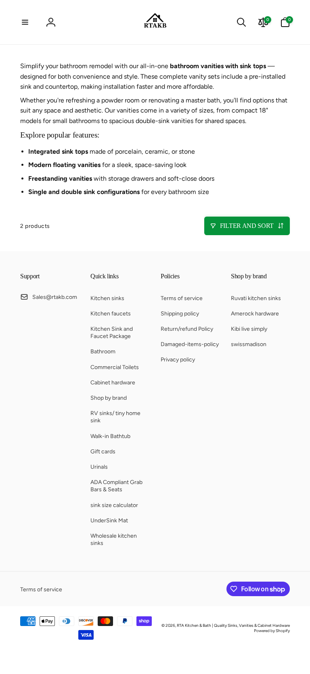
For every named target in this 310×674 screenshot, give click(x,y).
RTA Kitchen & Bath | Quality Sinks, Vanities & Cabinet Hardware (233, 625)
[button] (25, 22)
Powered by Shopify (272, 630)
